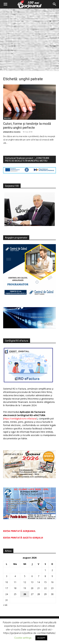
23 (52, 588)
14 (38, 582)
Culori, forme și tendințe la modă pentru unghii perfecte (27, 125)
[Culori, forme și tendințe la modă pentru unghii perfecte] (29, 102)
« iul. (5, 604)
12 (24, 582)
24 (6, 594)
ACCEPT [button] (41, 638)
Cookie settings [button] (22, 637)
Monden (7, 118)
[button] (5, 4)
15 (45, 582)
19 (24, 588)
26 (24, 594)
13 (32, 582)
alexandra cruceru (11, 132)
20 (32, 588)
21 (38, 588)
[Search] (54, 4)
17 (6, 588)
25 (15, 594)
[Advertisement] (29, 39)
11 (15, 582)
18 (15, 588)
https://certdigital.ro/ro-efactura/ (20, 418)
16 (52, 582)
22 (45, 588)
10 (6, 582)
